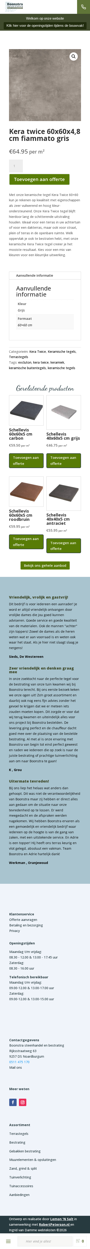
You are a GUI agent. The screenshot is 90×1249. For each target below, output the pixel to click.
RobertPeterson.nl (54, 1224)
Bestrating (17, 1142)
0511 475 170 (19, 1062)
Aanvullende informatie (34, 275)
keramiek (57, 362)
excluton (24, 362)
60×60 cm (25, 325)
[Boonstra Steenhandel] (14, 7)
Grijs (21, 310)
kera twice (41, 362)
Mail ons (15, 1067)
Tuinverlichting (20, 1177)
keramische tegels (61, 368)
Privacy (14, 931)
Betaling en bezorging (26, 925)
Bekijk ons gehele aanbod (45, 565)
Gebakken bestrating (25, 1151)
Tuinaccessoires (21, 1186)
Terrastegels (18, 357)
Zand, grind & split (23, 1168)
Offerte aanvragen (23, 919)
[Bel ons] (83, 7)
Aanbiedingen (19, 1195)
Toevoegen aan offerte (39, 179)
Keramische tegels (62, 351)
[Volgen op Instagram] (22, 1102)
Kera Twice (37, 351)
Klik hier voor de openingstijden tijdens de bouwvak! (45, 25)
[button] (73, 56)
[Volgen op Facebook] (13, 1102)
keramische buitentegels (27, 368)
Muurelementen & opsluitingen (32, 1159)
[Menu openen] (8, 1241)
